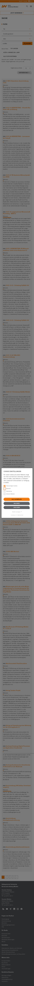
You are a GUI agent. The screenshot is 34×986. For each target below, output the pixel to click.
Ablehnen (17, 503)
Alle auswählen (17, 499)
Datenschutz (20, 515)
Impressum (13, 515)
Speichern (16, 507)
